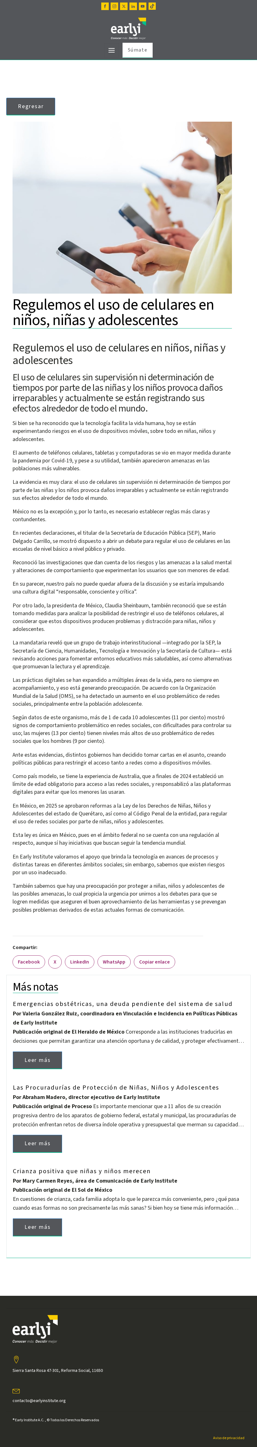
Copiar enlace (154, 961)
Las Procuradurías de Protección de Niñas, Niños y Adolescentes (116, 1087)
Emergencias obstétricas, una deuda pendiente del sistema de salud (123, 1004)
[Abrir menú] (111, 50)
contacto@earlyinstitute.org (39, 1401)
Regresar (31, 106)
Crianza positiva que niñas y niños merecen (82, 1171)
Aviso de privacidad (228, 1438)
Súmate (138, 50)
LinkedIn (79, 961)
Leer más (37, 1060)
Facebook (29, 961)
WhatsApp (114, 961)
